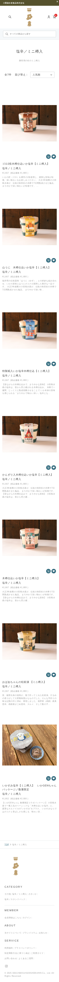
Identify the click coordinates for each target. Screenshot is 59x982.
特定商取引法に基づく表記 (17, 953)
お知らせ (43, 933)
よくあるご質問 (26, 958)
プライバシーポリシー (24, 948)
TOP (7, 844)
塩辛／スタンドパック (15, 899)
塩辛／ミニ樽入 (19, 894)
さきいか (32, 894)
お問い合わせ (11, 958)
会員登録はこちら (13, 918)
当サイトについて (13, 933)
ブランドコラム (30, 933)
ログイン (27, 918)
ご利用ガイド (37, 953)
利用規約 (9, 948)
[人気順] (42, 75)
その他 (8, 894)
